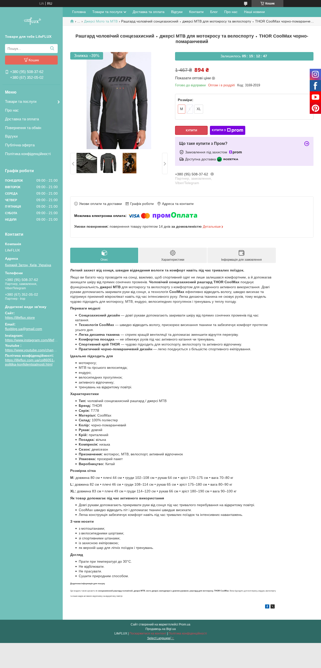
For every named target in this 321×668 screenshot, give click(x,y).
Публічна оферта (20, 145)
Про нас (12, 110)
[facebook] (267, 607)
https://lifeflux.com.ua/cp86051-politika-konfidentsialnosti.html (30, 362)
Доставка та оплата (22, 119)
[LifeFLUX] (31, 22)
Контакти (196, 12)
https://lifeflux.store (20, 317)
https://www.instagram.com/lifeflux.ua (34, 340)
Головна (79, 12)
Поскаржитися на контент (147, 633)
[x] (273, 607)
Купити (191, 130)
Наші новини (254, 12)
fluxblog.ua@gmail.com (23, 329)
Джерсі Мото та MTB (101, 21)
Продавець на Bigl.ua (160, 629)
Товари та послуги (20, 101)
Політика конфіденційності (28, 154)
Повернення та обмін (23, 128)
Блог (214, 12)
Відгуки (11, 136)
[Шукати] (52, 48)
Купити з (219, 130)
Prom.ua (184, 624)
